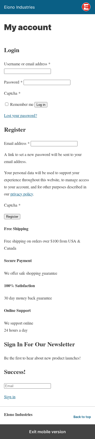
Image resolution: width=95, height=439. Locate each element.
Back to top (82, 417)
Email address (17, 143)
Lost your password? (20, 115)
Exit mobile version (47, 431)
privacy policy (21, 193)
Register (12, 216)
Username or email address (27, 63)
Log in (40, 105)
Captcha (12, 93)
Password (13, 82)
